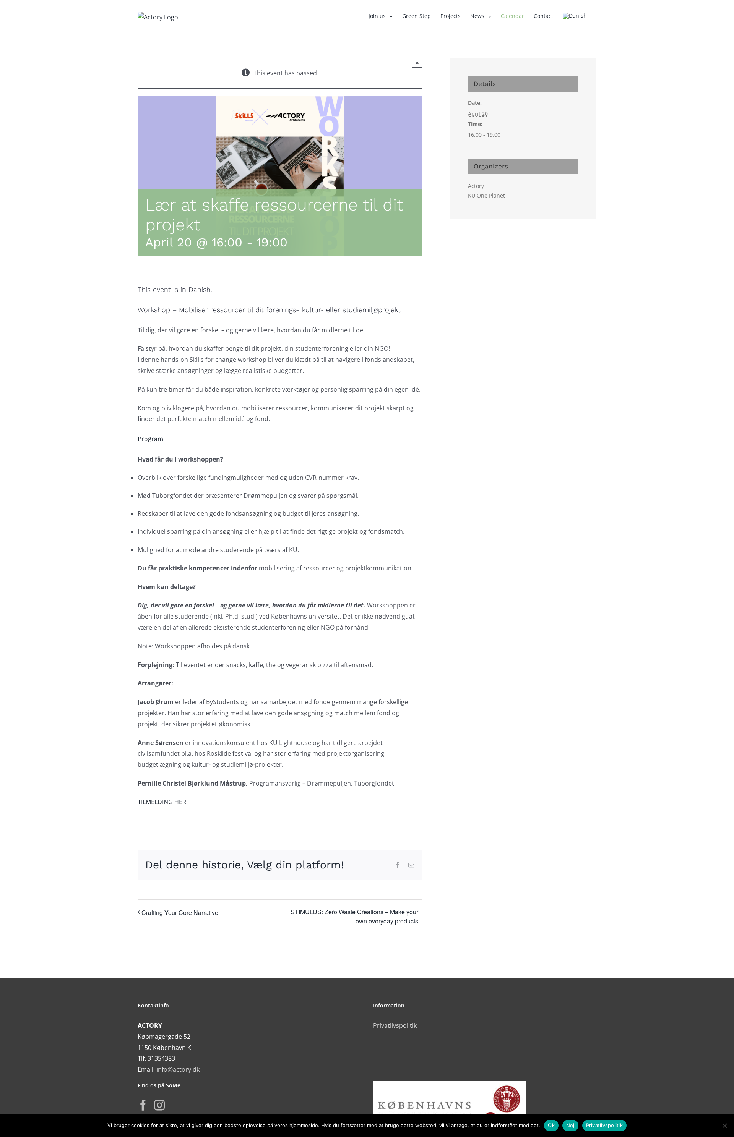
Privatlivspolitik (395, 1025)
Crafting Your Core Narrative (179, 912)
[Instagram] (159, 1105)
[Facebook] (143, 1105)
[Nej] (724, 1125)
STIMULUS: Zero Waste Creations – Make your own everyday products (354, 916)
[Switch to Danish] (575, 16)
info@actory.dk (178, 1069)
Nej (570, 1125)
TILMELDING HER (162, 802)
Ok (551, 1125)
